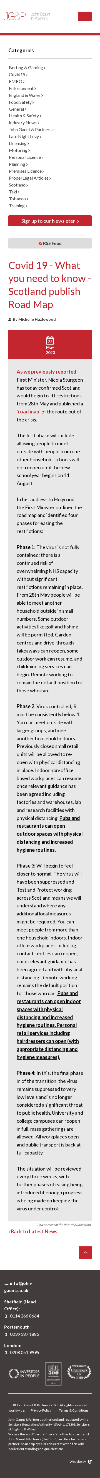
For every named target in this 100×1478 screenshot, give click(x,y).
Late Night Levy (24, 136)
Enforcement (21, 88)
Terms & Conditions (74, 1410)
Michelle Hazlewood (37, 319)
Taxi (13, 191)
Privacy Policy (41, 1410)
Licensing (18, 143)
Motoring (18, 150)
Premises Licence (25, 171)
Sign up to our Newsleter (48, 221)
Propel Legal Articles (29, 177)
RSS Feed (52, 243)
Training (17, 205)
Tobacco (18, 198)
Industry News (23, 122)
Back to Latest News (34, 1231)
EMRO (16, 81)
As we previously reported (46, 372)
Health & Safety (24, 115)
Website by (77, 1461)
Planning (17, 164)
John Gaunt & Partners (27, 16)
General (17, 109)
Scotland (17, 184)
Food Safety (20, 102)
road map (28, 411)
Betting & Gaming (26, 67)
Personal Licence (25, 157)
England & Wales (25, 95)
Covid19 (17, 74)
